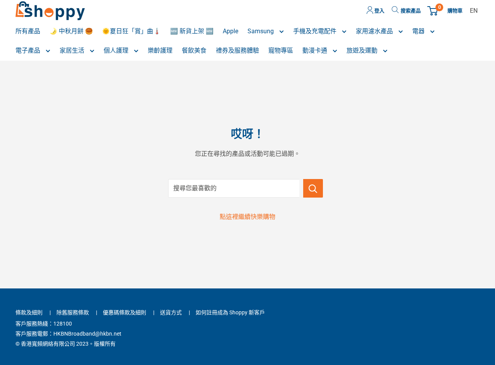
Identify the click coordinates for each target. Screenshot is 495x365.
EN (474, 10)
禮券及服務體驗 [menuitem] (237, 50)
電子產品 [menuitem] (28, 50)
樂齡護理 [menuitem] (160, 50)
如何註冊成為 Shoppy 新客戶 (230, 312)
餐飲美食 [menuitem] (194, 50)
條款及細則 (29, 312)
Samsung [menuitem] (261, 31)
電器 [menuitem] (419, 31)
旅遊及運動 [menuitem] (362, 50)
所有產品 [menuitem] (27, 31)
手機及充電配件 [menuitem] (315, 31)
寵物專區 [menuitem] (280, 50)
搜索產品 (411, 11)
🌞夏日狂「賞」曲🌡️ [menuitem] (131, 31)
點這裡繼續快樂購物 (247, 216)
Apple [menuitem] (230, 31)
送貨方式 (171, 312)
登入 (378, 11)
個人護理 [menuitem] (117, 50)
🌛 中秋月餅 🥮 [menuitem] (71, 31)
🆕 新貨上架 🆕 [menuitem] (191, 31)
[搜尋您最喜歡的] (313, 188)
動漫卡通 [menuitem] (315, 50)
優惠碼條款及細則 (124, 312)
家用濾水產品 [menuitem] (375, 31)
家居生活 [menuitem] (73, 50)
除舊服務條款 (72, 312)
